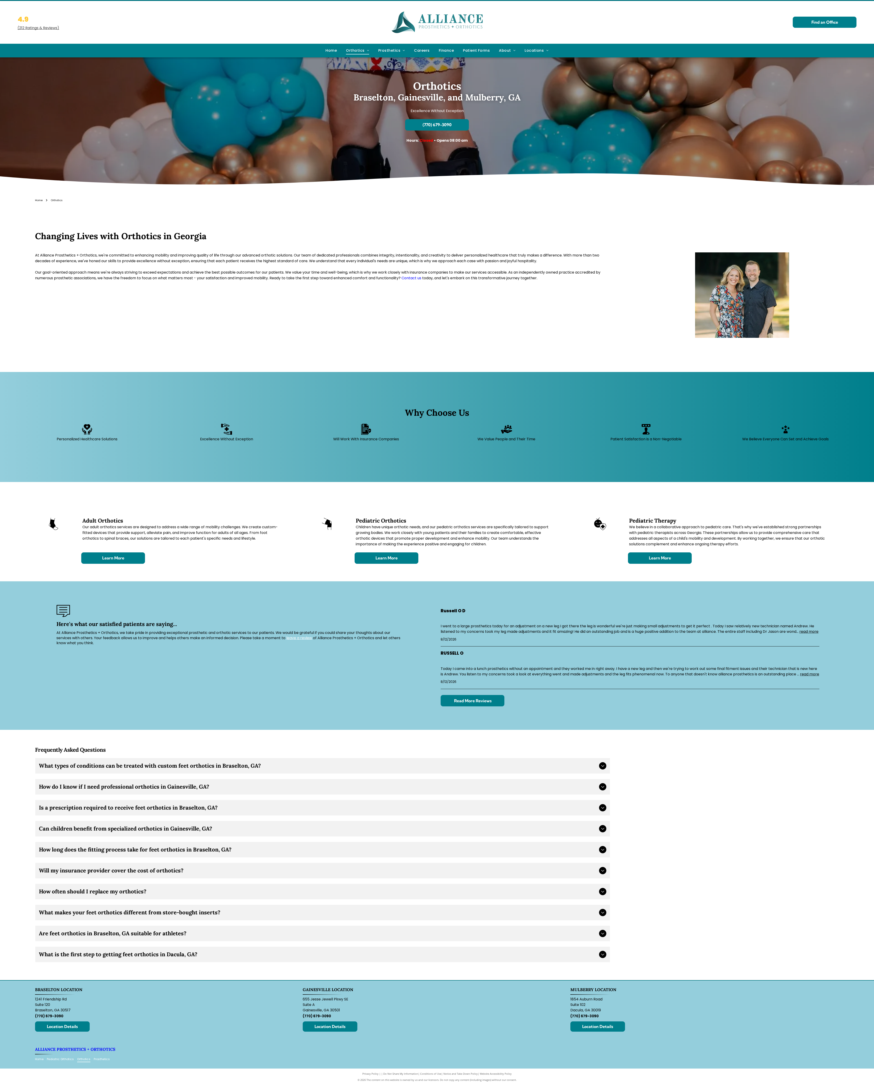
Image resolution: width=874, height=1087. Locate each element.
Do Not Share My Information (400, 1073)
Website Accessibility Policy (496, 1073)
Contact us (411, 278)
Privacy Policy (370, 1073)
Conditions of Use (430, 1073)
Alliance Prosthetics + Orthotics (75, 1049)
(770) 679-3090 (49, 1016)
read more (808, 631)
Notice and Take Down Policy (460, 1073)
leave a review (299, 638)
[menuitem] (331, 50)
